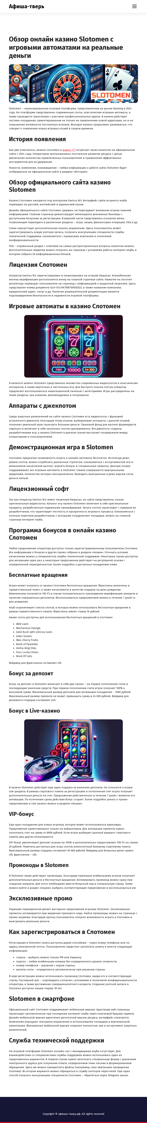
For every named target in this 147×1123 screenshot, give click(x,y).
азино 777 (69, 150)
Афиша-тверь (26, 6)
